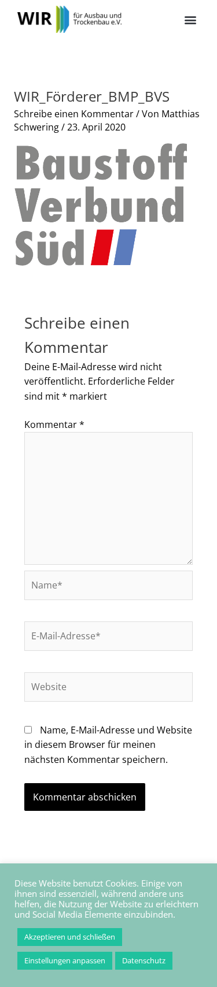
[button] (190, 19)
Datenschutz (143, 960)
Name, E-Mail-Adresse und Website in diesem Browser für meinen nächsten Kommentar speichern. (108, 745)
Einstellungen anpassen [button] (64, 960)
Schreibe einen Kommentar (74, 113)
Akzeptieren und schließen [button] (69, 937)
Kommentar (54, 424)
